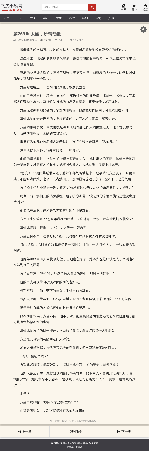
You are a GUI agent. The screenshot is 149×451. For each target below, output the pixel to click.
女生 (59, 18)
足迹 (145, 9)
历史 (98, 18)
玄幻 (20, 18)
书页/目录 (75, 432)
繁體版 (78, 446)
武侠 (33, 18)
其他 (111, 18)
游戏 (72, 18)
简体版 (70, 446)
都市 (46, 18)
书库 (123, 9)
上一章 (26, 432)
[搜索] (92, 7)
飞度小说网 (59, 443)
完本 (134, 9)
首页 (6, 18)
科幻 (85, 18)
